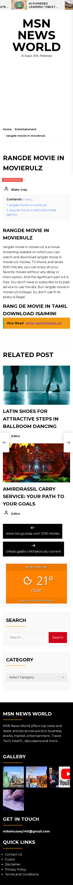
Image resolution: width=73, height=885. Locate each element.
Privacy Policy (15, 869)
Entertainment (12, 180)
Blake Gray (19, 189)
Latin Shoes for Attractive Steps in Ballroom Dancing (31, 418)
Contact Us (13, 854)
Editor (15, 436)
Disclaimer (13, 864)
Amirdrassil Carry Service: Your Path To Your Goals (33, 496)
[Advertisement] (36, 94)
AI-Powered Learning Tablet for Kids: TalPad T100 (42, 5)
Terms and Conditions (22, 874)
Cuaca (10, 859)
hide (28, 199)
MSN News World (36, 35)
